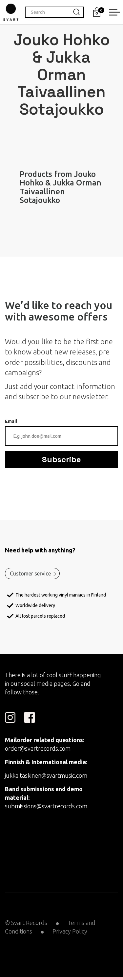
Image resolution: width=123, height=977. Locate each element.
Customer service (30, 573)
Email (11, 421)
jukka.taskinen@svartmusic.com (46, 775)
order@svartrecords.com (38, 748)
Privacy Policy (69, 931)
